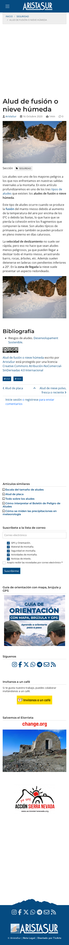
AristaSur (10, 116)
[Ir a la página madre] (34, 388)
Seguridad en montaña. (23, 550)
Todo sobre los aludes (19, 498)
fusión (10, 209)
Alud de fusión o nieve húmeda (23, 357)
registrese (31, 400)
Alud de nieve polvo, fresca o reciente (53, 390)
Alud (7, 379)
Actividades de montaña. (24, 554)
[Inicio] (39, 6)
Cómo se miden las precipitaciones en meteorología (30, 512)
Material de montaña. (22, 546)
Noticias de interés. (21, 558)
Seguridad (22, 16)
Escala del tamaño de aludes (24, 489)
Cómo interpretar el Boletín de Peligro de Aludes (31, 505)
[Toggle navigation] (7, 6)
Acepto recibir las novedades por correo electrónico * (35, 562)
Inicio (9, 16)
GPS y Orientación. (21, 542)
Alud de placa (13, 388)
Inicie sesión (13, 400)
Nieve (18, 379)
